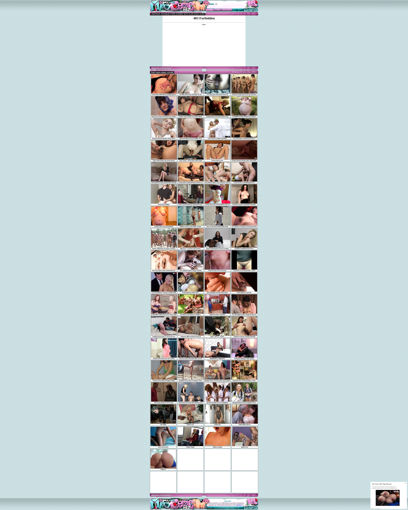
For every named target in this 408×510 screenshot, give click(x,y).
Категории (210, 10)
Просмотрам (244, 72)
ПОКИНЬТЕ (239, 505)
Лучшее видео (226, 10)
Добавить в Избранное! (161, 68)
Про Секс (211, 4)
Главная (217, 10)
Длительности (253, 72)
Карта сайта (227, 501)
